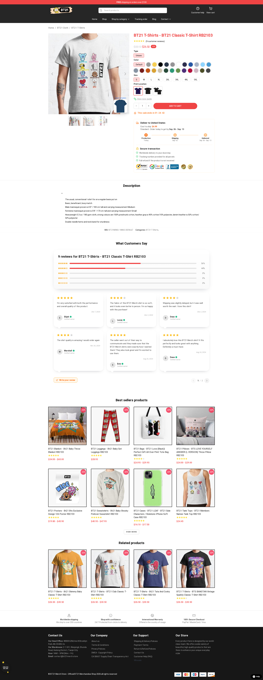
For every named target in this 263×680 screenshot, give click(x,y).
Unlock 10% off (5, 667)
